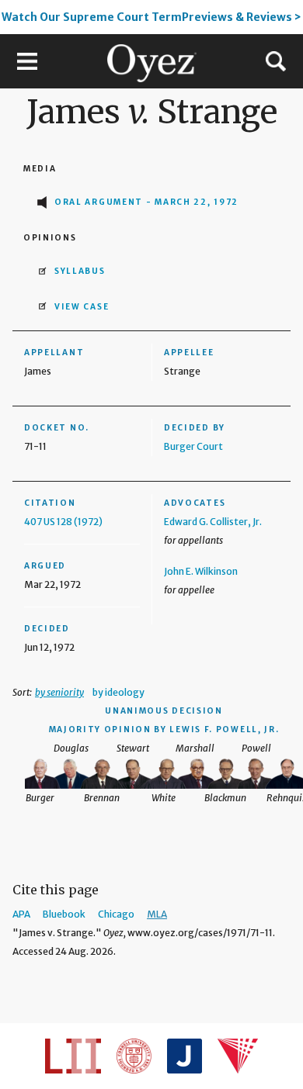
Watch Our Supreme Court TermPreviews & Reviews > (151, 17)
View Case (81, 307)
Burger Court (193, 446)
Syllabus (80, 271)
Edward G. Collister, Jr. (213, 521)
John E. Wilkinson (201, 571)
